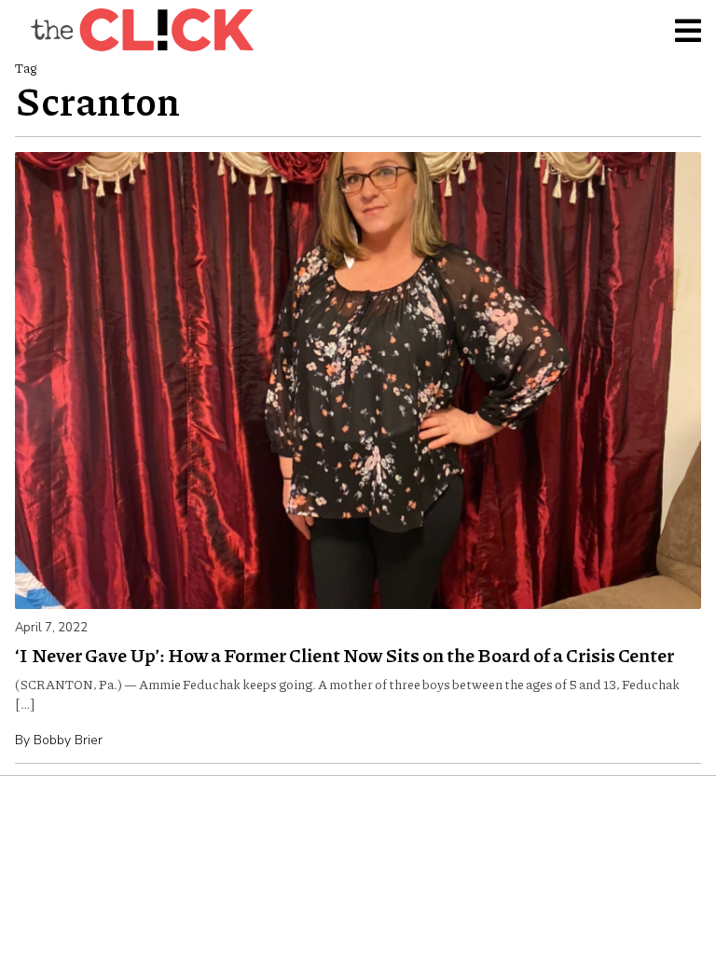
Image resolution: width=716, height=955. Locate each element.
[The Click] (142, 29)
